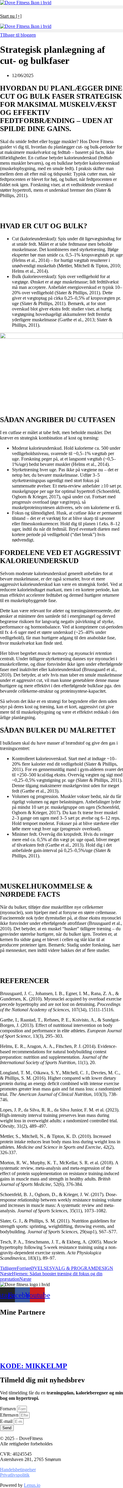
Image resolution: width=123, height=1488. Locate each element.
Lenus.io (32, 1485)
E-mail (7, 1421)
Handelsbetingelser (18, 1469)
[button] (61, 7)
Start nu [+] (10, 16)
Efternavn (10, 1415)
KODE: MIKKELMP (33, 1366)
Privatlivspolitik (15, 1475)
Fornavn (8, 1408)
